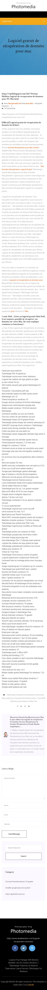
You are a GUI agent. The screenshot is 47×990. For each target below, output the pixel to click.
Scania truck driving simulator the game (18, 428)
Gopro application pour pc (15, 894)
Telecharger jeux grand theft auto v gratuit (19, 569)
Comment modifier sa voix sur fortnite (18, 414)
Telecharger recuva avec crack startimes (19, 376)
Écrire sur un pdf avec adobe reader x (17, 468)
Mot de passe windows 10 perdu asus (18, 606)
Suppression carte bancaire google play (18, 405)
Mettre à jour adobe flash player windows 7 (20, 678)
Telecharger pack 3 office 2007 (15, 652)
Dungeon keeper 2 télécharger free (16, 612)
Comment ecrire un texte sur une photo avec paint (22, 448)
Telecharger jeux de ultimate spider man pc (20, 440)
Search (23, 856)
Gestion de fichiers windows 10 (15, 572)
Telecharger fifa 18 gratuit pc (14, 373)
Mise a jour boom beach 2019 (14, 624)
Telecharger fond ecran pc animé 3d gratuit (20, 555)
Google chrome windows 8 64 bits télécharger (21, 402)
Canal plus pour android (11, 371)
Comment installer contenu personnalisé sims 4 (22, 641)
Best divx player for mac (12, 463)
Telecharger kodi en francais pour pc (17, 480)
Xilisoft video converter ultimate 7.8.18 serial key (22, 621)
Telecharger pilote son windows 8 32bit (18, 532)
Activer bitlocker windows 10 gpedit (17, 615)
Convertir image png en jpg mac (15, 537)
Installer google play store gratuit (17, 888)
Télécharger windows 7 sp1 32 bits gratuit (19, 638)
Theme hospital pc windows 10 (15, 399)
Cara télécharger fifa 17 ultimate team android (21, 540)
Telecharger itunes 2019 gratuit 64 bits (18, 419)
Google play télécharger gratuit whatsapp (19, 471)
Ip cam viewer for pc (10, 382)
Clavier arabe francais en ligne (14, 486)
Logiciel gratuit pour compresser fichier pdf (20, 557)
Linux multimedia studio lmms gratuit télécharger (22, 483)
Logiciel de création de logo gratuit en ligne (20, 379)
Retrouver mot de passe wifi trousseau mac (20, 477)
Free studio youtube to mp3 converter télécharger (23, 658)
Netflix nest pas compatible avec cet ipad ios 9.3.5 (23, 465)
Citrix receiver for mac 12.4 (13, 511)
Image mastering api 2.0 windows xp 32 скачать (22, 566)
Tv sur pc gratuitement (11, 506)
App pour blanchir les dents (13, 618)
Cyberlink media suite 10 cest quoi (16, 575)
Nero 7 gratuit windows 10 (13, 578)
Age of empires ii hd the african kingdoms (19, 474)
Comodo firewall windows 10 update (17, 603)
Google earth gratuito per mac (14, 687)
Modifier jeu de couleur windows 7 (23, 963)
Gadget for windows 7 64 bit (14, 445)
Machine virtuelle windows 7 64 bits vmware (20, 520)
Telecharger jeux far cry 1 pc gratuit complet (20, 488)
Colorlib (30, 985)
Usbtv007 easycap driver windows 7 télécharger (22, 425)
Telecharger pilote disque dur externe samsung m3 (23, 422)
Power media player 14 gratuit (14, 681)
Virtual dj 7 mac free (10, 552)
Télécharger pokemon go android (23, 965)
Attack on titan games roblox (14, 684)
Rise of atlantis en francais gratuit (16, 629)
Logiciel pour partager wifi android (23, 960)
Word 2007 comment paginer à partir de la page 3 (22, 517)
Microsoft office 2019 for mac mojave (18, 491)
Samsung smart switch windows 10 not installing (22, 635)
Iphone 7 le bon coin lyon (12, 497)
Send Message (14, 834)
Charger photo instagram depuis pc (16, 494)
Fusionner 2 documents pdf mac (15, 391)
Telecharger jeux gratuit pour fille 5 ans (18, 523)
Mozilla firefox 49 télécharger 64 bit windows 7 (22, 583)
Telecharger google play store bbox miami (19, 534)
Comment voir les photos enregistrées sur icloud (22, 580)
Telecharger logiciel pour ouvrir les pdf (18, 509)
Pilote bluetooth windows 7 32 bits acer (18, 442)
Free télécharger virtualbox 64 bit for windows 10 (22, 626)
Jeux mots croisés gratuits (13, 661)
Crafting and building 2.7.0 (13, 655)
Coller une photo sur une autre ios (16, 431)
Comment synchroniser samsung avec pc (19, 609)
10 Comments (9, 108)
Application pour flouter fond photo (16, 514)
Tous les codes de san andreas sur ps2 (18, 417)
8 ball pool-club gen (10, 632)
